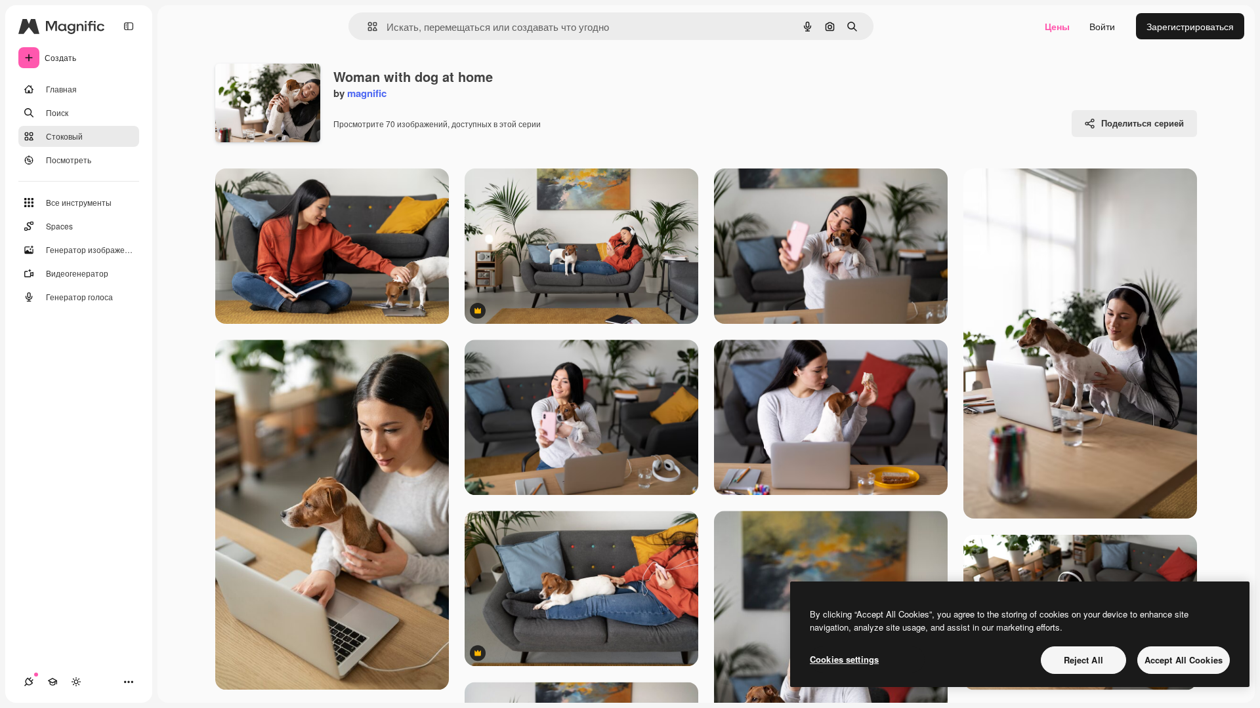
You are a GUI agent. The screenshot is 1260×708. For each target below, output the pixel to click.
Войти (1102, 26)
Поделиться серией (1142, 123)
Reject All (1083, 660)
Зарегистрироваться (1190, 26)
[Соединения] (28, 681)
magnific (367, 93)
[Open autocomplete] (367, 26)
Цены (1057, 26)
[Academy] (52, 681)
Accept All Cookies (1183, 660)
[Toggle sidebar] (128, 26)
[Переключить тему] (76, 681)
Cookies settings (844, 659)
